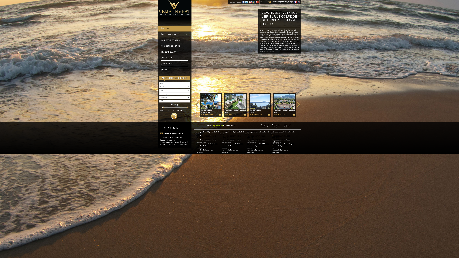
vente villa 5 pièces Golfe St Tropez (257, 144)
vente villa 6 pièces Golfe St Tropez (282, 144)
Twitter (246, 2)
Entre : (161, 110)
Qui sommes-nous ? (171, 46)
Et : (174, 110)
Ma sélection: (265, 2)
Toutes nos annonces (168, 144)
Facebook (243, 2)
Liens (177, 142)
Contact (166, 69)
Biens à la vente (169, 34)
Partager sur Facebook (265, 126)
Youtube (250, 2)
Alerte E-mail (168, 64)
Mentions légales (166, 142)
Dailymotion (253, 2)
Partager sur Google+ (276, 126)
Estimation (167, 58)
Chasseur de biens (171, 40)
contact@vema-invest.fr (173, 133)
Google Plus (257, 2)
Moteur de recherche (174, 78)
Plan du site (183, 144)
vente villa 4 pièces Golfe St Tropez (231, 144)
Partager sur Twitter (287, 126)
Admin (184, 142)
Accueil (165, 28)
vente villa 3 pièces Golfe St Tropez (206, 144)
